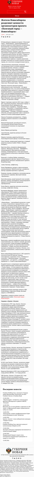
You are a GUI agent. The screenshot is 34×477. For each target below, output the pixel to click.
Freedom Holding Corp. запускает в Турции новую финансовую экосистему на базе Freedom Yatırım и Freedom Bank (15, 394)
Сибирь (3, 34)
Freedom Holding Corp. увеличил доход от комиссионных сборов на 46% (15, 425)
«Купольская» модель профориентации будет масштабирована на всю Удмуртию (16, 414)
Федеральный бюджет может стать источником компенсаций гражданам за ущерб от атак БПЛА (15, 436)
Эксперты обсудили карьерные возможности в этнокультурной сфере (17, 430)
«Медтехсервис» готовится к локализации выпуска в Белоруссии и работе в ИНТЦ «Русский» (15, 401)
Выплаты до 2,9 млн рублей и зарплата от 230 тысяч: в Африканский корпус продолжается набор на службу (16, 408)
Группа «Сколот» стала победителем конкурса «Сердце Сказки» (16, 419)
